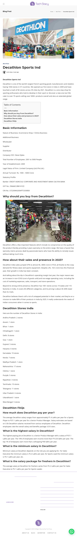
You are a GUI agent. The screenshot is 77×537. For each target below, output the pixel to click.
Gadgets (57, 505)
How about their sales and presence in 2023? (21, 116)
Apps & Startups (57, 486)
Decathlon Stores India (13, 118)
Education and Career (57, 499)
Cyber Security (57, 492)
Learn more (10, 502)
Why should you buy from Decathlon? (19, 113)
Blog (33, 533)
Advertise (41, 533)
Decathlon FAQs (10, 121)
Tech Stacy (49, 529)
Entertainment (57, 502)
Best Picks (58, 11)
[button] (71, 531)
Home (51, 11)
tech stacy (9, 72)
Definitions (57, 495)
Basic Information (11, 111)
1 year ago (16, 72)
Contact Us (51, 533)
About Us (25, 533)
